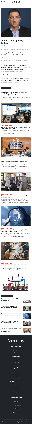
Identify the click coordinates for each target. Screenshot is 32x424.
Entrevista (16, 413)
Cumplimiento (16, 363)
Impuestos (16, 368)
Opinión (16, 409)
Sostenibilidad (16, 401)
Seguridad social (16, 372)
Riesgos (16, 392)
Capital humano (16, 390)
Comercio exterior (16, 378)
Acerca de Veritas (25, 422)
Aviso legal (17, 422)
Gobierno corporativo (6, 125)
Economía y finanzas (16, 347)
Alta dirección (4, 91)
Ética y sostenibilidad (16, 397)
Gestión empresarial (16, 382)
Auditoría (16, 359)
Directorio (4, 422)
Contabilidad (16, 351)
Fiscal (16, 370)
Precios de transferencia (16, 376)
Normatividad (16, 357)
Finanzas (16, 349)
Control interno (16, 384)
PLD (16, 361)
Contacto (11, 422)
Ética (16, 399)
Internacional (16, 374)
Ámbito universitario (16, 405)
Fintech (16, 353)
